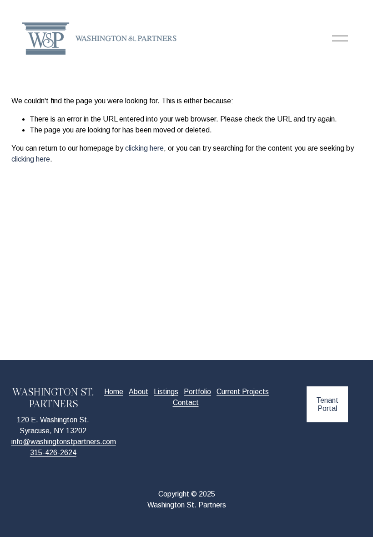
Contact (186, 402)
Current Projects (243, 391)
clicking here (144, 148)
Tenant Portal (327, 404)
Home (113, 391)
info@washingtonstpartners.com (63, 442)
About (138, 391)
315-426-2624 (53, 452)
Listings (166, 391)
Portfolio (197, 391)
